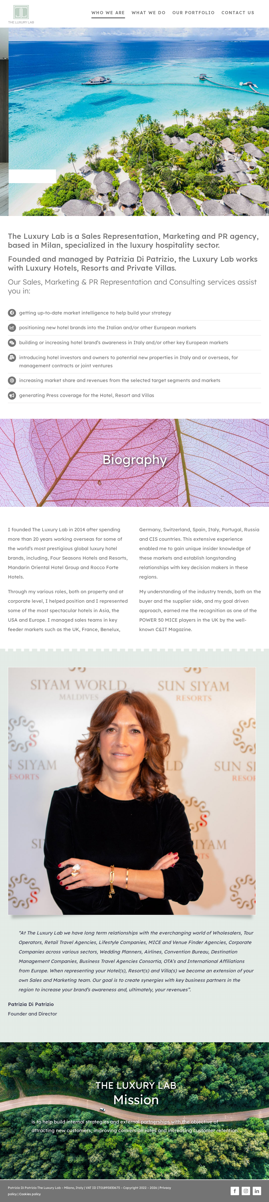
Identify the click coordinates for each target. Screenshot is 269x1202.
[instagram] (246, 1191)
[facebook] (235, 1191)
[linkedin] (257, 1191)
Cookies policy (30, 1194)
